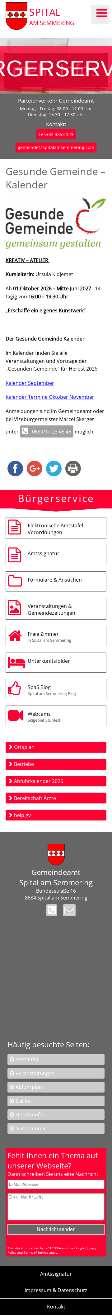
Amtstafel (27, 1059)
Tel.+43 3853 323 (56, 134)
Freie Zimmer (49, 637)
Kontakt (56, 1306)
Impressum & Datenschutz (56, 1290)
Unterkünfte (30, 1114)
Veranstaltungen (35, 1073)
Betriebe (24, 764)
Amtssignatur (43, 553)
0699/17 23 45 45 (51, 431)
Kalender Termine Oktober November (50, 397)
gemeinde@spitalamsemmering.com (56, 147)
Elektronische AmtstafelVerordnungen (55, 529)
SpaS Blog (52, 690)
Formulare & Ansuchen (55, 579)
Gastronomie (31, 1128)
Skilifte (23, 1100)
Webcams (44, 716)
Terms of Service (36, 1252)
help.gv (22, 815)
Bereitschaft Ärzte (35, 798)
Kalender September (30, 383)
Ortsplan (24, 747)
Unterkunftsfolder (49, 661)
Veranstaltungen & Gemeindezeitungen (51, 609)
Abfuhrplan (29, 1087)
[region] (56, 66)
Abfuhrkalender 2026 (38, 781)
